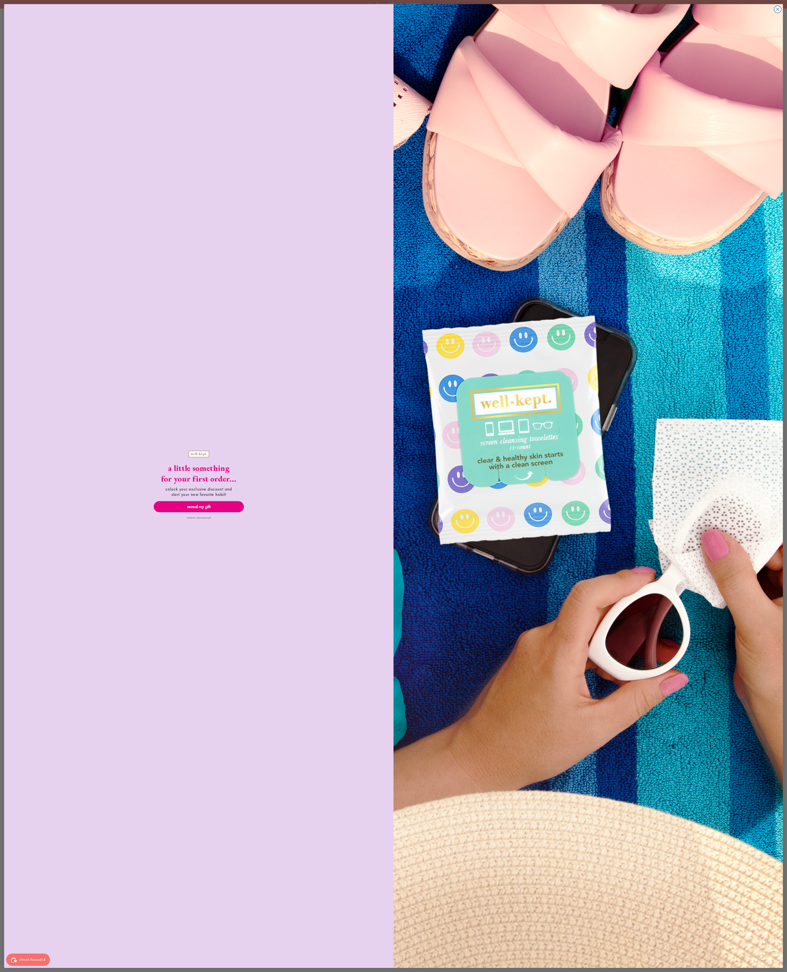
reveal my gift (198, 507)
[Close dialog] (777, 9)
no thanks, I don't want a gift (199, 517)
